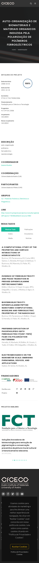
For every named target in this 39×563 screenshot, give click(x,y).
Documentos (28, 234)
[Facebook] (8, 494)
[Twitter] (13, 494)
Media (10, 238)
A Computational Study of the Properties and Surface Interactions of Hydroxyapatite (19, 251)
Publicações (28, 229)
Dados (10, 234)
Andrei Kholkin (6, 165)
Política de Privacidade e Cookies (19, 553)
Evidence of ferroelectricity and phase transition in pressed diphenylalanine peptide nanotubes (18, 280)
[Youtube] (22, 494)
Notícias (29, 238)
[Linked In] (3, 494)
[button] (12, 460)
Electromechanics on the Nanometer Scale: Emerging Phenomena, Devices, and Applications (17, 359)
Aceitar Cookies (19, 546)
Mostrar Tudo (10, 229)
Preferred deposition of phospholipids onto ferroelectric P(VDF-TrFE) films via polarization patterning (17, 334)
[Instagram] (17, 494)
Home (14, 49)
